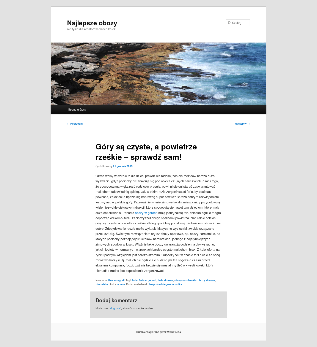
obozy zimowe (206, 280)
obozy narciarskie (185, 280)
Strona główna (77, 109)
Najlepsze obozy (92, 22)
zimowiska (102, 284)
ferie (135, 280)
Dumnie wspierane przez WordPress (158, 332)
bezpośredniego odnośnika (165, 284)
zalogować (114, 308)
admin (121, 284)
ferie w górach (147, 280)
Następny (242, 123)
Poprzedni (75, 123)
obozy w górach (146, 212)
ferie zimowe (165, 280)
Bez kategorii (116, 280)
